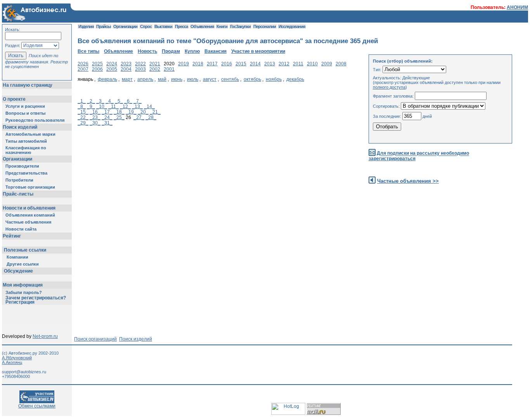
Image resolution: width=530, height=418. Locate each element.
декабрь (295, 79)
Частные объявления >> (408, 181)
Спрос (145, 26)
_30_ (95, 123)
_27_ (138, 117)
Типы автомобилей (26, 141)
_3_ (100, 101)
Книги (222, 26)
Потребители (19, 180)
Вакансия (215, 51)
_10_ (101, 106)
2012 (284, 63)
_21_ (155, 112)
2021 (154, 63)
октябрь (252, 79)
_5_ (119, 101)
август (210, 79)
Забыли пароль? (23, 292)
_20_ (143, 112)
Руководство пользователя (34, 120)
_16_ (95, 112)
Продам (171, 51)
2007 (83, 69)
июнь (176, 79)
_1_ (82, 101)
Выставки (163, 26)
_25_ (119, 117)
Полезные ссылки (25, 250)
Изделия (86, 26)
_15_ (83, 112)
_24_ (107, 117)
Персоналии (265, 26)
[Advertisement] (219, 201)
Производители (22, 166)
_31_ (107, 123)
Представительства (26, 173)
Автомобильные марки (30, 134)
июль (192, 79)
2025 (97, 63)
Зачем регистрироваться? (35, 298)
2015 (241, 63)
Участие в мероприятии (258, 51)
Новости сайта (20, 229)
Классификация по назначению (25, 150)
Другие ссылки (22, 264)
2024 (111, 63)
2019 (183, 63)
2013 (269, 63)
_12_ (125, 106)
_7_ (137, 101)
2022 (140, 63)
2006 (97, 69)
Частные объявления (28, 222)
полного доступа (389, 87)
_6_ (128, 101)
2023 (126, 63)
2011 (298, 63)
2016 (226, 63)
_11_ (113, 106)
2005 (111, 69)
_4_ (110, 101)
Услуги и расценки (25, 106)
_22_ (83, 117)
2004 (126, 69)
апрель (145, 79)
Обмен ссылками (36, 406)
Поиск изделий (20, 127)
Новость (147, 51)
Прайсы (103, 26)
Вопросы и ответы (25, 113)
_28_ (150, 117)
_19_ (131, 112)
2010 (312, 63)
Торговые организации (30, 187)
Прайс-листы (18, 194)
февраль (107, 79)
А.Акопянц (12, 362)
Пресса (181, 26)
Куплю (192, 51)
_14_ (149, 106)
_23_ (95, 117)
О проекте (14, 99)
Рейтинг (12, 236)
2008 (341, 63)
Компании (17, 257)
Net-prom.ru (45, 336)
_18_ (119, 112)
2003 (140, 69)
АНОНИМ (517, 7)
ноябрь (274, 79)
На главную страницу (27, 85)
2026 (83, 63)
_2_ (91, 101)
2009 (326, 63)
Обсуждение (18, 271)
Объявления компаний (30, 215)
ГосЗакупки (240, 26)
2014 (255, 63)
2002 (154, 69)
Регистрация (20, 302)
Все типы (88, 51)
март (127, 79)
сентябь (230, 79)
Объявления (202, 26)
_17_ (107, 112)
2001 (169, 69)
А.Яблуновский (17, 357)
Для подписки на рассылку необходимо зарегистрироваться (419, 156)
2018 (197, 63)
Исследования (292, 26)
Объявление (118, 51)
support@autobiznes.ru (24, 371)
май (162, 79)
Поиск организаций (95, 339)
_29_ (83, 123)
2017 (212, 63)
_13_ (137, 106)
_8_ (82, 106)
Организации (17, 159)
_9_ (91, 106)
